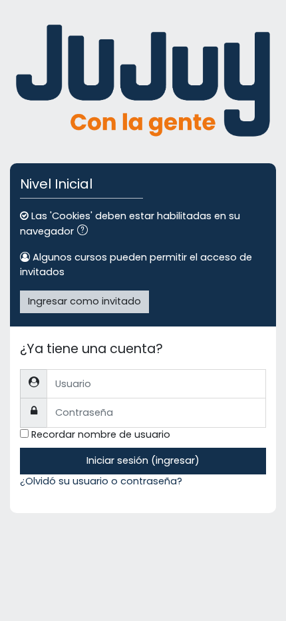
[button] (85, 232)
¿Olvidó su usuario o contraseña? (101, 481)
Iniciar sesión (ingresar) (143, 460)
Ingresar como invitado (84, 301)
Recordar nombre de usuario (100, 434)
